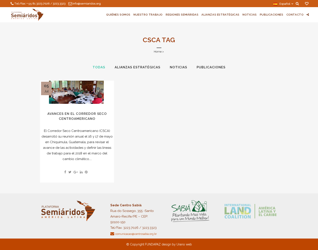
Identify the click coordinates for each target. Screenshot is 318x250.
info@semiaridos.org (87, 3)
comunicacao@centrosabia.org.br (136, 234)
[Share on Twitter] (69, 172)
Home (158, 51)
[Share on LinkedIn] (81, 172)
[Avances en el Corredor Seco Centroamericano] (77, 92)
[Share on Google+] (76, 172)
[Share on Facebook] (65, 172)
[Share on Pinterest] (86, 172)
